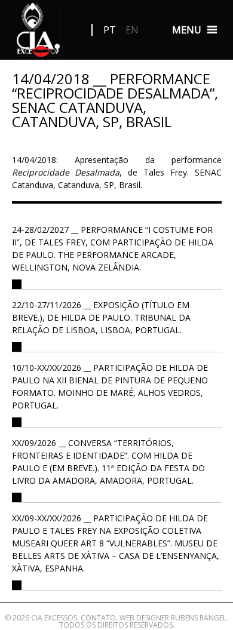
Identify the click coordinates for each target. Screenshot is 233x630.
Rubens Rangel (198, 618)
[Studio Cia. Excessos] (38, 33)
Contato (98, 618)
